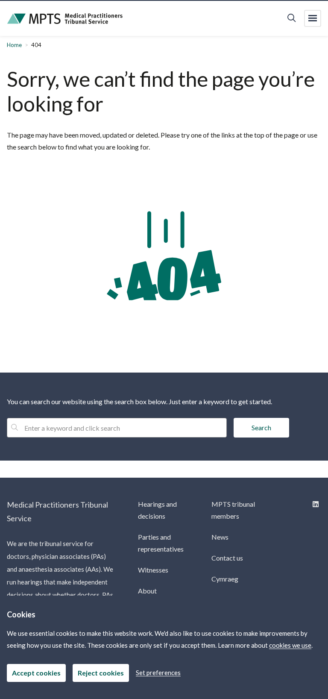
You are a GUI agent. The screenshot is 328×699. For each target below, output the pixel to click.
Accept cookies (36, 673)
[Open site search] (291, 18)
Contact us (227, 558)
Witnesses (153, 570)
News (219, 537)
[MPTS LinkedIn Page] (315, 504)
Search (261, 427)
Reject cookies (101, 673)
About (147, 591)
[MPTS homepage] (65, 18)
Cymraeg (224, 579)
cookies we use (290, 645)
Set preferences (158, 672)
